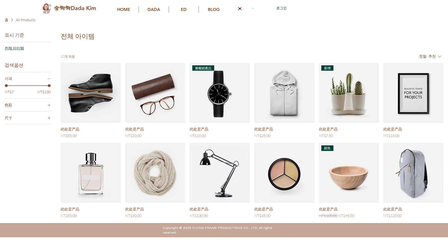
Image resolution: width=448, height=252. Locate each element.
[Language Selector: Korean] (245, 8)
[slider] (6, 85)
